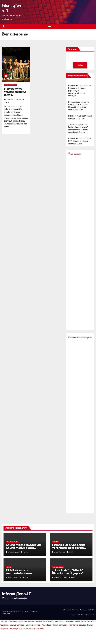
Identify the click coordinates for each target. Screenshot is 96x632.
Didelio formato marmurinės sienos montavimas (19, 573)
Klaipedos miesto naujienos (77, 621)
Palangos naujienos (35, 628)
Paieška (72, 49)
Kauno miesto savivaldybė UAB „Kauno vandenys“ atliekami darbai (79, 141)
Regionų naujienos (18, 628)
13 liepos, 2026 (14, 552)
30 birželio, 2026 (15, 577)
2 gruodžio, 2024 (13, 99)
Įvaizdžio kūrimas (33, 625)
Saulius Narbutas (17, 625)
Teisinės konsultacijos (36, 621)
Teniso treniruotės (60, 625)
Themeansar (6, 613)
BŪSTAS (9, 567)
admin (25, 552)
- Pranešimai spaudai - (77, 625)
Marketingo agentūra (17, 621)
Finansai (55, 541)
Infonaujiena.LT (16, 593)
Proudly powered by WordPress (13, 611)
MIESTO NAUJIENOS (70, 610)
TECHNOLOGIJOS (58, 567)
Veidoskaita (46, 625)
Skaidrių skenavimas (55, 621)
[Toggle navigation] (50, 26)
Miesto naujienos (11, 85)
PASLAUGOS (89, 615)
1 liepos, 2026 (59, 552)
